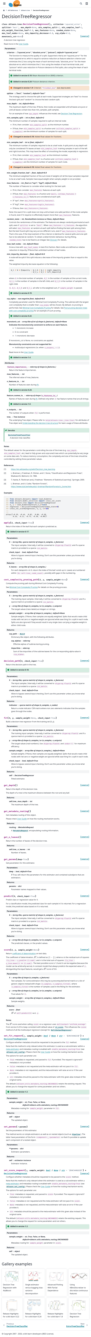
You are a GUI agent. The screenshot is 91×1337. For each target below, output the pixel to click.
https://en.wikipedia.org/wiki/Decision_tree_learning (33, 469)
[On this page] (86, 3)
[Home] (4, 10)
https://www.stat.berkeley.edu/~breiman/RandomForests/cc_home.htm (41, 486)
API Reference (13, 10)
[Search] (81, 3)
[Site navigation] (4, 3)
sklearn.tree (25, 10)
